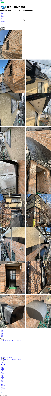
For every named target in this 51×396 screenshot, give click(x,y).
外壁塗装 (2, 331)
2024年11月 (3, 364)
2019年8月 (2, 375)
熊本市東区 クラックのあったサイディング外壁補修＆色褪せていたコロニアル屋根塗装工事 (11, 359)
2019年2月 (2, 378)
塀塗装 (2, 336)
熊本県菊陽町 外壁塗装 (2, 29)
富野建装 (2, 384)
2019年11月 (2, 373)
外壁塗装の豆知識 (3, 16)
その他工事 (2, 332)
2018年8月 (2, 381)
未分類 (2, 330)
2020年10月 (2, 369)
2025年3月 (2, 362)
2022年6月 (2, 365)
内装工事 (2, 335)
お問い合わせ (2, 389)
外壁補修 (2, 333)
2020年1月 (2, 372)
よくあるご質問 (3, 388)
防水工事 (2, 334)
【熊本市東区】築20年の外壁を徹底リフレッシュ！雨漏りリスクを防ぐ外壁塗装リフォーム (11, 340)
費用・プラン (2, 14)
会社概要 (2, 387)
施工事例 (2, 13)
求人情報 (2, 18)
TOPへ (1, 382)
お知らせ (2, 15)
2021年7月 (2, 367)
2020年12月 (2, 368)
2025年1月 (2, 363)
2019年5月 (2, 376)
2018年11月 (2, 380)
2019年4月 (2, 377)
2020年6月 (2, 370)
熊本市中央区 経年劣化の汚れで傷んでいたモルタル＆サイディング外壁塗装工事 (10, 342)
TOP (1, 12)
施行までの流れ (3, 385)
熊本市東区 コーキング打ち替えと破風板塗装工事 (6, 357)
